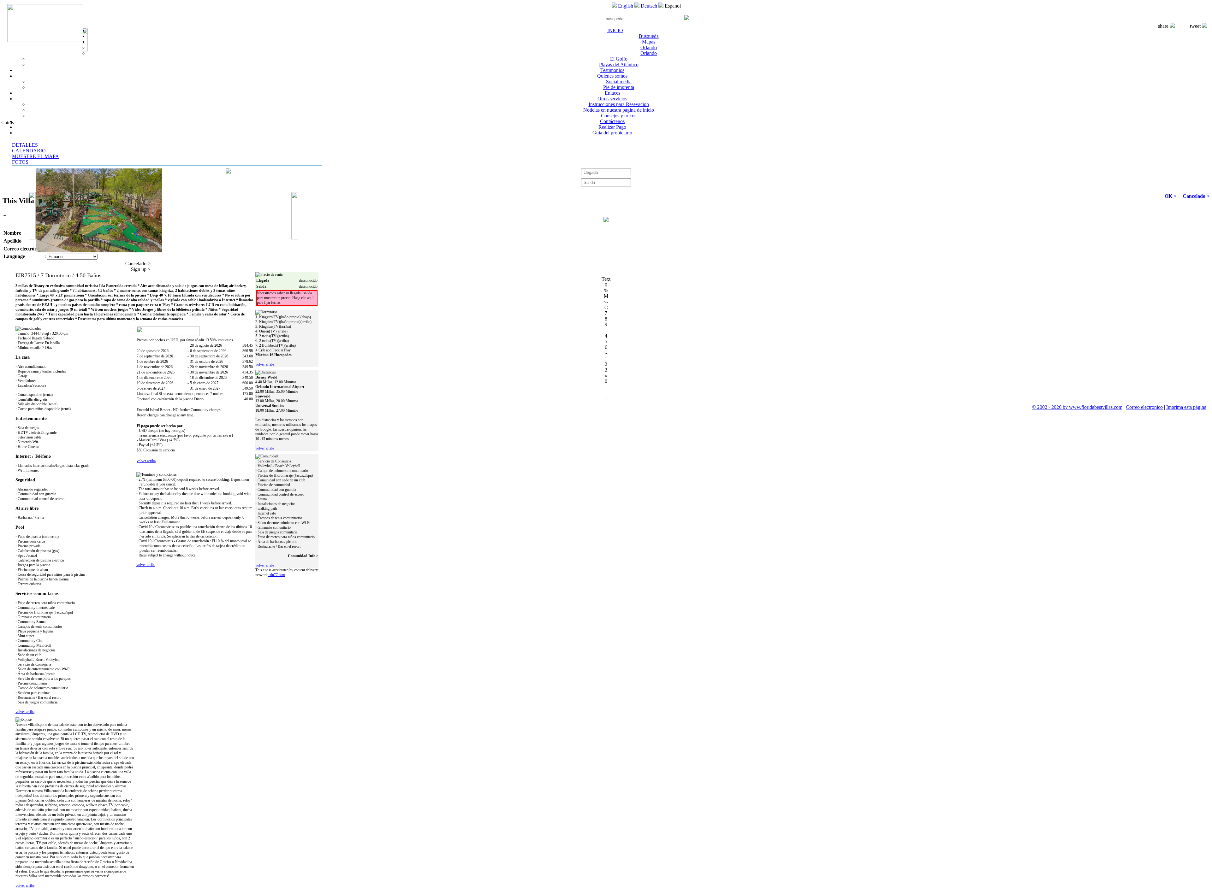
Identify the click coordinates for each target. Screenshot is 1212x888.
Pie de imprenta (618, 87)
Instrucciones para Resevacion (619, 104)
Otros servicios (612, 98)
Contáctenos (612, 121)
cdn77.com (276, 575)
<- (606, 301)
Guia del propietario (612, 132)
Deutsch (648, 6)
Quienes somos (612, 76)
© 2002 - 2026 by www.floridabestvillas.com (1077, 407)
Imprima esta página (1186, 407)
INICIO (615, 30)
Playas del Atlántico (619, 64)
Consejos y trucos (618, 115)
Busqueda (649, 36)
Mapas (648, 41)
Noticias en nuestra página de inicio (618, 110)
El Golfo (618, 59)
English (625, 6)
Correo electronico (1144, 407)
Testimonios (612, 70)
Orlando (648, 47)
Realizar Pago (612, 127)
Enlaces (612, 93)
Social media (619, 81)
